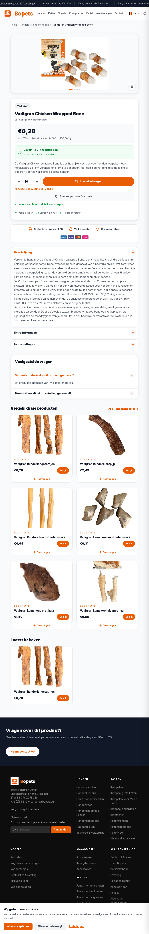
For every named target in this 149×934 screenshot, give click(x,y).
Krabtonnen (117, 814)
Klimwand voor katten (123, 838)
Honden (24, 24)
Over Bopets (118, 863)
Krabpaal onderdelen (123, 808)
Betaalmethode (119, 868)
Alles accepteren (18, 926)
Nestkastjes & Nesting (24, 874)
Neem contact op (23, 751)
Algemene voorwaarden (118, 900)
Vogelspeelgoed (21, 886)
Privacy (114, 892)
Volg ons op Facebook (25, 809)
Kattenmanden (119, 820)
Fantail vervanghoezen (90, 897)
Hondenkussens (86, 793)
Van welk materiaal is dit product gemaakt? (44, 375)
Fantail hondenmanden (90, 799)
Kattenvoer (117, 832)
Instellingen (76, 926)
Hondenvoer (84, 804)
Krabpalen (116, 787)
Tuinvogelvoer (19, 880)
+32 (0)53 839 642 (22, 801)
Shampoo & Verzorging (90, 832)
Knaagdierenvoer (87, 863)
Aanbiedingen (118, 886)
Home (14, 24)
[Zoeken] (145, 13)
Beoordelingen (24, 344)
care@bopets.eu (44, 801)
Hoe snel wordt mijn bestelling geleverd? (43, 393)
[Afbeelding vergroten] (132, 86)
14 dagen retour (120, 880)
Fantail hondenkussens (90, 891)
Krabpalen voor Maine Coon (123, 801)
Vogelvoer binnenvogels (25, 863)
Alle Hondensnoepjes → (123, 408)
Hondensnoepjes (41, 24)
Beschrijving (23, 252)
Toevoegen (43, 479)
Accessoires (83, 868)
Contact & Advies (120, 857)
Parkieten (16, 857)
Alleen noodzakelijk (50, 926)
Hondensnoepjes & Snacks (88, 812)
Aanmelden (61, 829)
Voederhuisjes (19, 868)
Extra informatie (26, 332)
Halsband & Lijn (85, 826)
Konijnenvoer (84, 857)
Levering (115, 874)
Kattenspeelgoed (120, 826)
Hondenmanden (86, 787)
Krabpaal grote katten (123, 793)
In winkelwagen (91, 181)
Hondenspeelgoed (87, 820)
